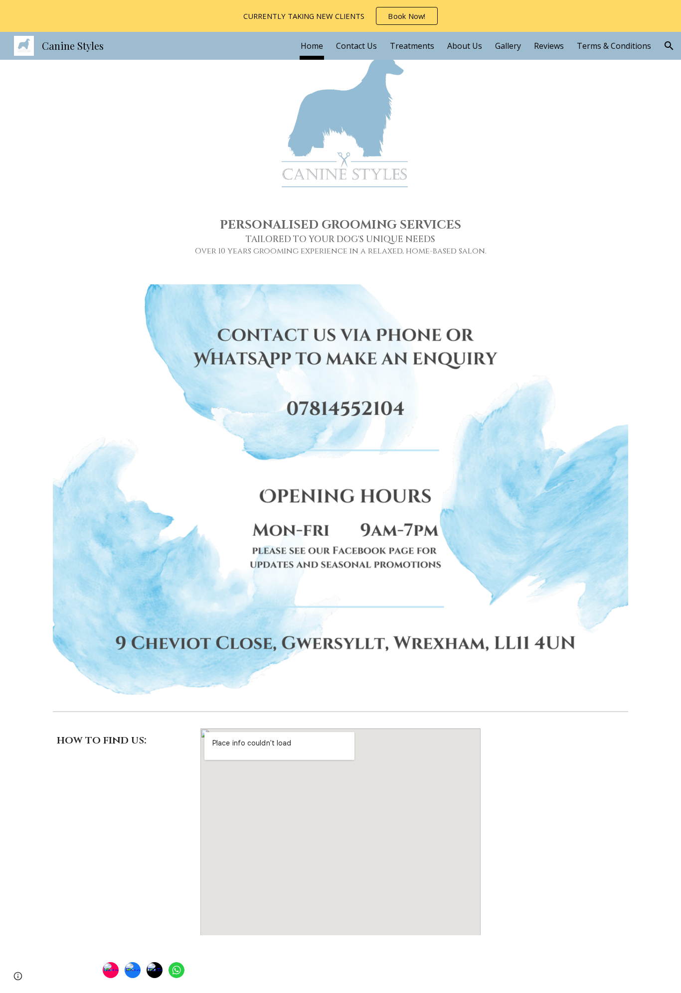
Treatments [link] (412, 45)
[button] (669, 46)
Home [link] (312, 45)
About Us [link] (464, 45)
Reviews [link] (549, 45)
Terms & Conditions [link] (614, 45)
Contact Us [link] (356, 45)
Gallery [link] (508, 45)
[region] (340, 16)
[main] (340, 236)
